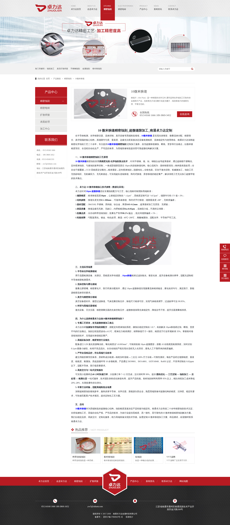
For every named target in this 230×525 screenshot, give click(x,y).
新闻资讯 (158, 7)
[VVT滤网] (179, 445)
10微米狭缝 (79, 79)
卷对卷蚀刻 (97, 69)
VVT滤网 (171, 457)
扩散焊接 (45, 115)
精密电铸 (125, 7)
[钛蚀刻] (148, 445)
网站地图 (183, 481)
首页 (48, 79)
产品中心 (143, 7)
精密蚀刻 (108, 7)
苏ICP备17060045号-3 (113, 517)
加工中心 (45, 128)
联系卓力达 (173, 7)
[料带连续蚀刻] (85, 445)
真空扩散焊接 (62, 69)
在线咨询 (184, 114)
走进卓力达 (92, 7)
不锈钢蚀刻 (75, 69)
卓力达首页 (76, 7)
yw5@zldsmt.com (49, 164)
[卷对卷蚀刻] (117, 445)
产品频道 (57, 79)
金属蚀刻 (86, 69)
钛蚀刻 (138, 457)
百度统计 (129, 517)
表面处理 (45, 121)
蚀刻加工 (50, 69)
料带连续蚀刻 (79, 457)
